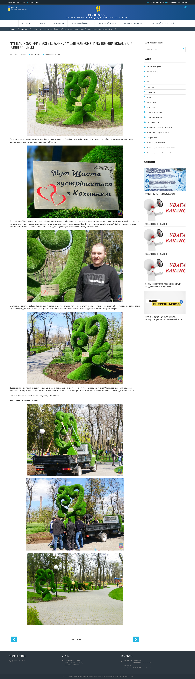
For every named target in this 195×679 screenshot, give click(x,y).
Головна (26, 23)
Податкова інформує (154, 117)
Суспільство (35, 54)
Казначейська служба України (158, 133)
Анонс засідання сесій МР (156, 143)
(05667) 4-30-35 (18, 661)
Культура (150, 87)
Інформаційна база (107, 23)
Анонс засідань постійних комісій (159, 153)
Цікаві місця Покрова (52, 54)
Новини (41, 23)
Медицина (151, 92)
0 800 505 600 (34, 2)
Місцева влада (152, 82)
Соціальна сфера (153, 72)
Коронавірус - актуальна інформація (160, 127)
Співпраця (151, 107)
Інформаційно (152, 138)
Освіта (149, 77)
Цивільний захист (159, 23)
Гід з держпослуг (153, 122)
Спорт (149, 97)
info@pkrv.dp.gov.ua (157, 2)
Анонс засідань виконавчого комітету (161, 148)
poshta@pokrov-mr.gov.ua (177, 2)
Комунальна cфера (154, 67)
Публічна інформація (134, 23)
